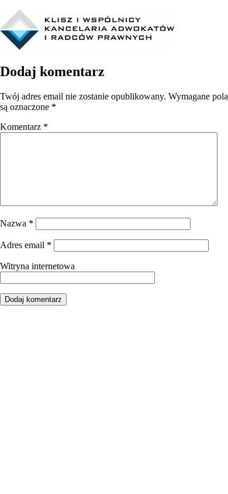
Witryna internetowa (37, 266)
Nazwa (16, 223)
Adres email (25, 245)
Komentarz (24, 127)
